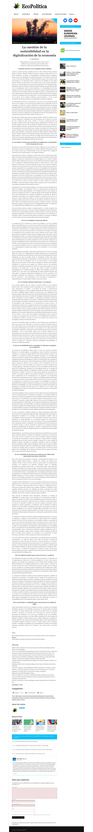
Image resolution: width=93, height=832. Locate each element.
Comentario (14, 787)
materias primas (16, 699)
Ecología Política (49, 696)
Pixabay (14, 637)
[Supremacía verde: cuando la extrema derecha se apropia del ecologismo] (52, 724)
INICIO (16, 14)
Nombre (14, 799)
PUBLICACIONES (60, 14)
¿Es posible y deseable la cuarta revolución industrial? (27, 741)
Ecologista (20, 697)
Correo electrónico (16, 803)
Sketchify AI (25, 771)
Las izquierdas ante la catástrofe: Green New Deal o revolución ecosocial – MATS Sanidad (34, 749)
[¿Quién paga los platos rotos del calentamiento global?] (28, 724)
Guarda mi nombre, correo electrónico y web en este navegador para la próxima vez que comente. (31, 814)
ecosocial (31, 697)
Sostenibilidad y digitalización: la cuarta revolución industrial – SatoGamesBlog (32, 745)
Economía (26, 697)
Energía (36, 697)
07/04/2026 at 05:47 (19, 760)
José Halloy (42, 697)
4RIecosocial (18, 696)
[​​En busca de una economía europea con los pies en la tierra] (40, 724)
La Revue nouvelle (50, 697)
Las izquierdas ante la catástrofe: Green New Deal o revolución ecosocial (30, 753)
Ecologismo (15, 697)
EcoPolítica (22, 707)
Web (13, 808)
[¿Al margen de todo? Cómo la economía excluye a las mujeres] (17, 724)
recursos (22, 699)
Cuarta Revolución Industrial (29, 696)
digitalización (40, 696)
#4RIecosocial (55, 20)
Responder (15, 773)
